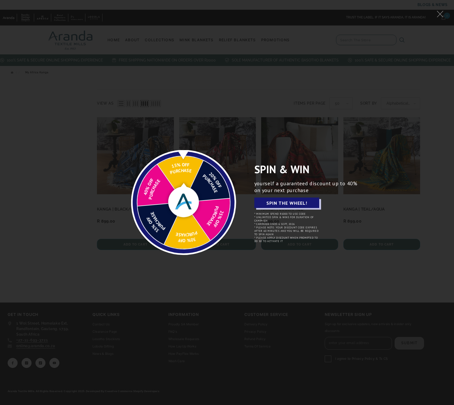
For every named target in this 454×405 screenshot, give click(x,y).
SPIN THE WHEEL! (286, 203)
